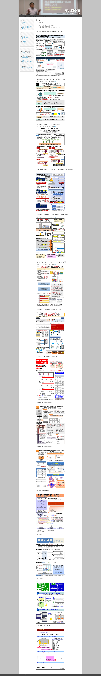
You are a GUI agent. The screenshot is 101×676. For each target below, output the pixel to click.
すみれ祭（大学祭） (25, 37)
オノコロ (23, 36)
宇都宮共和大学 (24, 38)
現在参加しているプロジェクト (27, 28)
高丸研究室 (26, 674)
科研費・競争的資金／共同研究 (33, 16)
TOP (20, 16)
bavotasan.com (78, 674)
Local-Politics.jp (24, 35)
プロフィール (52, 16)
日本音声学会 (24, 42)
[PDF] (55, 81)
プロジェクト (42, 16)
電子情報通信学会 (25, 45)
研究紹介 (23, 51)
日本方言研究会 (24, 40)
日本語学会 (24, 41)
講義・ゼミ (47, 16)
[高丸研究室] (50, 7)
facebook (57, 16)
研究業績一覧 (25, 16)
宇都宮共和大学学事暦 (26, 27)
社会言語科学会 (24, 43)
